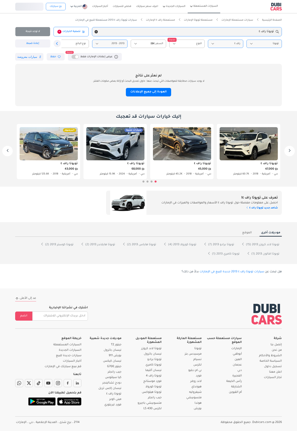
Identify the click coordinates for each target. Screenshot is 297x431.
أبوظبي (237, 354)
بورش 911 (115, 355)
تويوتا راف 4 (154, 376)
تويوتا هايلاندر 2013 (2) (99, 244)
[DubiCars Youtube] (48, 383)
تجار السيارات (273, 377)
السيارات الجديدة (70, 350)
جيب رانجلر (155, 397)
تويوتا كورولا (153, 387)
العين (238, 359)
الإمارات (236, 348)
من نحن (277, 350)
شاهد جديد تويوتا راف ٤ (263, 208)
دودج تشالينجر (111, 383)
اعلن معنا (275, 372)
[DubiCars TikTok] (39, 383)
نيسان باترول (153, 354)
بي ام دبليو (195, 370)
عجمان (237, 365)
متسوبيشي (194, 397)
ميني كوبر (115, 399)
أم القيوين (235, 392)
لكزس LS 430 (152, 408)
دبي (239, 370)
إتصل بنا (276, 344)
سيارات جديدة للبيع (68, 355)
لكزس (197, 365)
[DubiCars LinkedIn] (77, 383)
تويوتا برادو (154, 359)
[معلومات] (116, 57)
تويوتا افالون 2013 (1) (265, 254)
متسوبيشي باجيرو (150, 403)
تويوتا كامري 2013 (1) (225, 254)
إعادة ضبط (32, 43)
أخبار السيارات (72, 361)
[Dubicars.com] (267, 314)
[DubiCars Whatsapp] (19, 383)
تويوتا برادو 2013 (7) (220, 244)
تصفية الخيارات (69, 31)
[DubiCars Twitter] (29, 383)
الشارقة (236, 387)
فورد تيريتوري (112, 405)
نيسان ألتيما (153, 370)
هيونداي (196, 387)
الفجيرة (237, 376)
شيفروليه (195, 392)
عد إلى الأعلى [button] (28, 298)
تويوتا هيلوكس (152, 392)
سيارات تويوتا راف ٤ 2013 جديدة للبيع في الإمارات (232, 272)
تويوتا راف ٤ (113, 394)
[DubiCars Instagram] (58, 383)
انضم (23, 316)
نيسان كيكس (112, 361)
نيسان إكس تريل (109, 388)
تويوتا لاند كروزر (151, 348)
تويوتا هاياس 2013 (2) (141, 244)
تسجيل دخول (29, 6)
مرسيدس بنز (193, 354)
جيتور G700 (114, 366)
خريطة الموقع (71, 338)
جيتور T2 (116, 344)
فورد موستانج (152, 381)
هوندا (198, 403)
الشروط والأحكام (270, 355)
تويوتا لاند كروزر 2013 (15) (262, 244)
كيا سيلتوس (113, 377)
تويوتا (198, 348)
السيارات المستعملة (67, 344)
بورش (198, 408)
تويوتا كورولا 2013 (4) (181, 244)
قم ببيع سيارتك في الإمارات (63, 366)
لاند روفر (196, 381)
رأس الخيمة (234, 381)
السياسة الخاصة (271, 361)
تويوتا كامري (153, 365)
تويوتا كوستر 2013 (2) (59, 244)
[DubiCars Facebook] (68, 383)
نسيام (197, 359)
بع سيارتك (56, 6)
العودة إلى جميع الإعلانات (148, 92)
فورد (199, 376)
